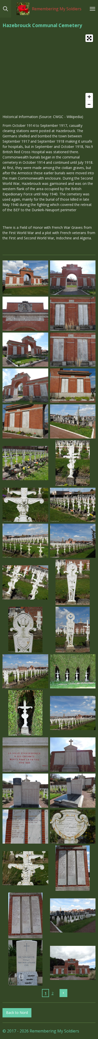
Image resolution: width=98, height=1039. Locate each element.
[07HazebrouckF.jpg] (25, 385)
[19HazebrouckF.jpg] (25, 629)
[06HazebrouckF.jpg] (72, 349)
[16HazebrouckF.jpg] (72, 541)
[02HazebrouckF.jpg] (72, 278)
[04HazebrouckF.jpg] (72, 314)
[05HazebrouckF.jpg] (25, 349)
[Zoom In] (89, 96)
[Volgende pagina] (64, 993)
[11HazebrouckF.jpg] (25, 463)
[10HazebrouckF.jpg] (72, 421)
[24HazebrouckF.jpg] (72, 713)
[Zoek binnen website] (5, 9)
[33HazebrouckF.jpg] (25, 915)
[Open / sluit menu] (92, 9)
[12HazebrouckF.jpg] (72, 463)
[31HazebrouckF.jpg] (25, 868)
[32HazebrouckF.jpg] (72, 868)
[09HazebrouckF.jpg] (25, 421)
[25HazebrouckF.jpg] (25, 755)
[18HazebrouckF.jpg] (72, 582)
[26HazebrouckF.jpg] (72, 755)
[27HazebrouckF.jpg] (25, 790)
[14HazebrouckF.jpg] (72, 505)
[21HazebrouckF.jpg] (25, 671)
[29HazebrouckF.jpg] (25, 826)
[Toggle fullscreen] (89, 38)
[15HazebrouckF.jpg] (25, 541)
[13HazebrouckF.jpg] (25, 505)
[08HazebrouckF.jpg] (72, 385)
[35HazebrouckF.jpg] (25, 963)
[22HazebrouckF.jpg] (72, 671)
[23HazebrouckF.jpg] (25, 713)
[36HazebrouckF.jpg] (72, 963)
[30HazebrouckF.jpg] (72, 826)
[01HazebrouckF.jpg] (25, 278)
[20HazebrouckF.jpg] (72, 629)
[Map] (49, 71)
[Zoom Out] (89, 104)
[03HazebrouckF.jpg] (25, 314)
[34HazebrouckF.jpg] (72, 915)
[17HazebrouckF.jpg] (25, 582)
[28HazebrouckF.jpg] (72, 790)
